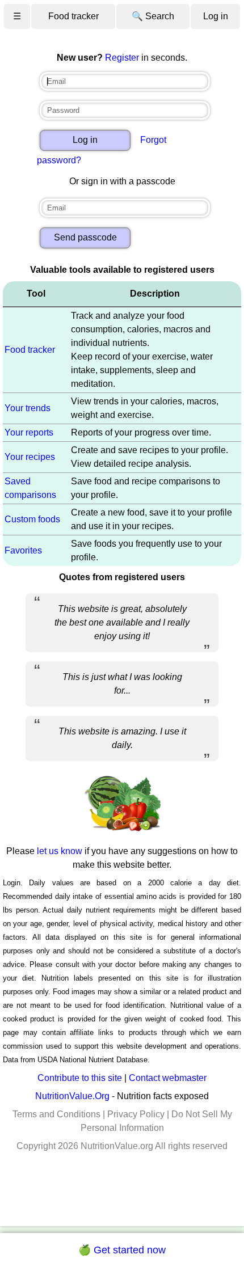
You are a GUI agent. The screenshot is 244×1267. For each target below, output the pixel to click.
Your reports (29, 432)
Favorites (23, 550)
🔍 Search (153, 16)
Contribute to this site (79, 1078)
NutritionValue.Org (72, 1096)
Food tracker (73, 16)
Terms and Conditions (56, 1114)
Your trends (28, 408)
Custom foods (32, 519)
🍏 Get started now (122, 1250)
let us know (59, 851)
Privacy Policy (136, 1114)
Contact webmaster (168, 1078)
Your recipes (30, 457)
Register (122, 57)
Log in (215, 16)
